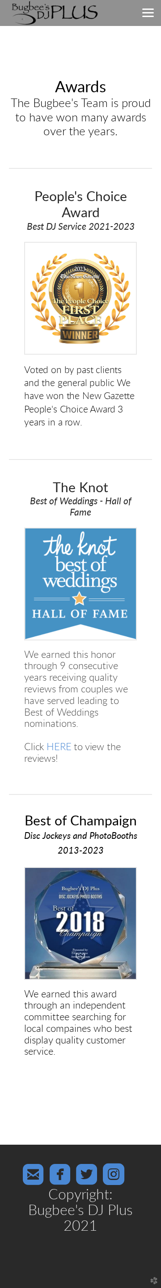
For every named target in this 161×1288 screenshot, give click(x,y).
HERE (59, 747)
